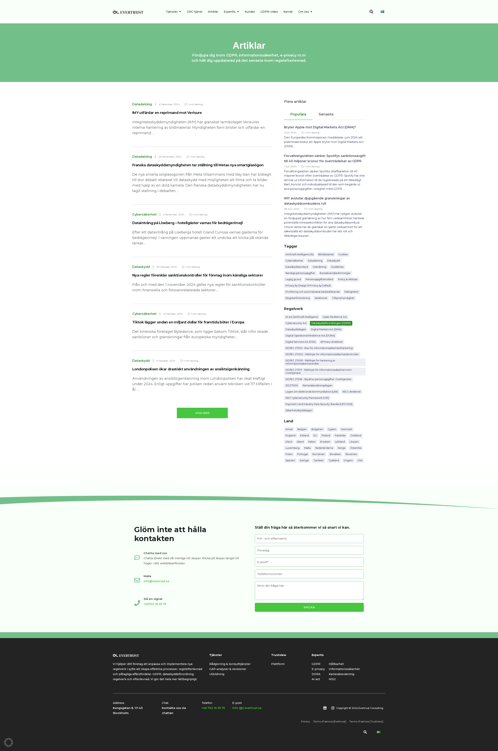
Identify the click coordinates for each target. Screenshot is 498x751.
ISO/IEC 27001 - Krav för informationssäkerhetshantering (319, 348)
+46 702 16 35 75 (213, 708)
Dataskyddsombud (297, 266)
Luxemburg (293, 447)
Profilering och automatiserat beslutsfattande (313, 291)
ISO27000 (292, 385)
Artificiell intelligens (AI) (300, 254)
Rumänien (318, 454)
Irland (289, 441)
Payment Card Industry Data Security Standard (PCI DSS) (319, 404)
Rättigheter (352, 291)
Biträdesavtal (326, 254)
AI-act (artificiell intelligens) (302, 316)
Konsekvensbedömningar (335, 273)
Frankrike (340, 435)
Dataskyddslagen (296, 329)
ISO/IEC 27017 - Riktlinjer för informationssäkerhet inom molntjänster (319, 371)
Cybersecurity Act (296, 323)
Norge (341, 447)
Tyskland (333, 460)
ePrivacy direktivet (331, 341)
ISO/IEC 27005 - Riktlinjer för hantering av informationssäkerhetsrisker (310, 362)
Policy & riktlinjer (348, 279)
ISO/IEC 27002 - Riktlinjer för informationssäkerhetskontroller (322, 354)
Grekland (355, 435)
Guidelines (337, 266)
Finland (326, 435)
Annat (289, 429)
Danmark (346, 429)
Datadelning (315, 260)
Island (300, 441)
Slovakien (335, 454)
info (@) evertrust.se (246, 708)
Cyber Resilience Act (335, 316)
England (290, 435)
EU (315, 435)
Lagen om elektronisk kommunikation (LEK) (312, 391)
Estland (304, 435)
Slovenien (351, 454)
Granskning (319, 266)
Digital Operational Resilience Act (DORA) (310, 335)
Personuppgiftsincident (319, 279)
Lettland (340, 441)
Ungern (348, 460)
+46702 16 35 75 (155, 604)
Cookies (343, 254)
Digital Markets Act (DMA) (326, 329)
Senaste (326, 114)
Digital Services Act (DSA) (301, 341)
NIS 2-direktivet (352, 391)
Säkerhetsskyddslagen (299, 410)
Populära (298, 114)
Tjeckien (318, 460)
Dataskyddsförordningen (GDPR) (331, 323)
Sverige (304, 460)
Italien (312, 441)
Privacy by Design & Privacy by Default (308, 285)
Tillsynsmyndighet (343, 298)
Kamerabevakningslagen (317, 385)
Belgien (302, 429)
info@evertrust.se (156, 581)
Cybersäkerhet (294, 260)
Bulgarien (317, 429)
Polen (289, 454)
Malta (307, 447)
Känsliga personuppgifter (300, 273)
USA (360, 460)
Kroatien (325, 441)
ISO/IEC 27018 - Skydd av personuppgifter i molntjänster (319, 379)
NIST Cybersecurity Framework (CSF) (307, 397)
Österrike (355, 447)
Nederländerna (324, 447)
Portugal (302, 454)
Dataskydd (333, 260)
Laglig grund (293, 279)
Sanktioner (321, 298)
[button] (365, 732)
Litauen (354, 441)
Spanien (290, 460)
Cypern (332, 429)
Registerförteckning (298, 298)
